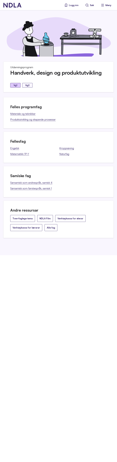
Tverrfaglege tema (23, 218)
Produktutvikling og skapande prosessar (33, 119)
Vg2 (27, 85)
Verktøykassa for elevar (70, 218)
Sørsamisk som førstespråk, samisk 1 (31, 188)
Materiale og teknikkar (23, 113)
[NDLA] (12, 5)
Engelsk (14, 148)
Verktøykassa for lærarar (26, 227)
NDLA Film (45, 218)
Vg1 (15, 85)
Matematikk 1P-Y (19, 153)
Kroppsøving (66, 148)
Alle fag (51, 227)
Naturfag (64, 153)
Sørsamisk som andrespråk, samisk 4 (31, 182)
